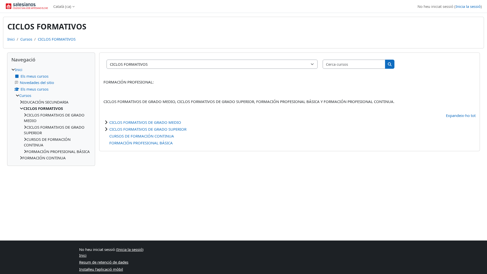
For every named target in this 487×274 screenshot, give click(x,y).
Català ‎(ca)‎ (62, 6)
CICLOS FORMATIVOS (57, 39)
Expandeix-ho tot (461, 115)
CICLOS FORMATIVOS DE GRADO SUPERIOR (147, 129)
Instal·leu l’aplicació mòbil (101, 269)
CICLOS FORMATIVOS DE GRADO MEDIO (145, 122)
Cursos (26, 39)
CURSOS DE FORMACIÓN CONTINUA (141, 136)
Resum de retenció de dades (103, 262)
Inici (11, 39)
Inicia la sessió (468, 6)
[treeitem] (51, 114)
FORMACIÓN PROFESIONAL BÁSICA (141, 142)
